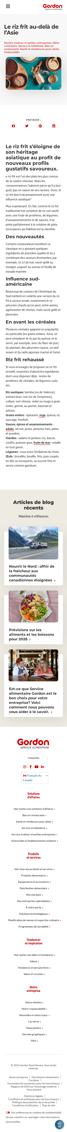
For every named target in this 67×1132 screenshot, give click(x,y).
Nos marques (33, 894)
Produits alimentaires (33, 875)
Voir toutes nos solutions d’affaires (33, 808)
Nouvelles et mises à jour (33, 1015)
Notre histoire (33, 1002)
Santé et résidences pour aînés (39, 49)
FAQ (33, 1040)
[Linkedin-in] (42, 767)
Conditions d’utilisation (25, 1105)
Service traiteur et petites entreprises (27, 42)
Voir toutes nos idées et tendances (33, 954)
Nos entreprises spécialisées (33, 900)
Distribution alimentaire (33, 888)
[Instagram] (25, 767)
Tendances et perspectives (33, 967)
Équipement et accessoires (33, 881)
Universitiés (12, 52)
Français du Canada (32, 778)
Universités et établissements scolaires (33, 840)
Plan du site (48, 1105)
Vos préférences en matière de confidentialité (36, 1112)
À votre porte (33, 907)
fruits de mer (42, 442)
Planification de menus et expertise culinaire (33, 920)
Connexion (33, 757)
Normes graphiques (33, 1034)
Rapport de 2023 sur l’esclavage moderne (34, 1086)
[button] (13, 126)
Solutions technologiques (33, 913)
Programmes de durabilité (33, 926)
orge (42, 415)
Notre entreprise (18, 1077)
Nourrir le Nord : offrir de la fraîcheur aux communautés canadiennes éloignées (31, 573)
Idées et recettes (33, 973)
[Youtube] (36, 767)
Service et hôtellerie (30, 45)
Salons (33, 961)
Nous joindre (33, 1027)
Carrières (33, 1021)
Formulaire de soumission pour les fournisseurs (33, 1083)
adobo (10, 429)
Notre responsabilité (34, 1008)
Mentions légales (33, 1095)
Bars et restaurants (33, 815)
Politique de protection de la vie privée (33, 1102)
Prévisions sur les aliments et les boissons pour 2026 (31, 634)
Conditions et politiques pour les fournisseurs (33, 1099)
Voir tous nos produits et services (33, 869)
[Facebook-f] (30, 767)
